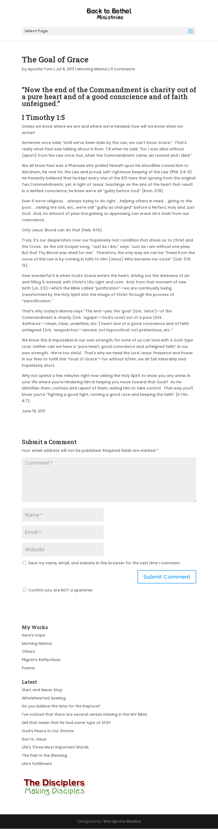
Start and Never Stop (42, 690)
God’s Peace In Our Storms (48, 731)
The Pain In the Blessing (44, 755)
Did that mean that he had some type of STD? (66, 722)
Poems (28, 668)
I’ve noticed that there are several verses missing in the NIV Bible (84, 714)
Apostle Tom (40, 69)
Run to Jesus (34, 739)
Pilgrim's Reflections (41, 659)
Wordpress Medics (122, 821)
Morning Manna (92, 69)
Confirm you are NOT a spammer (60, 590)
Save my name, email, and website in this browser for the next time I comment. (104, 563)
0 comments (123, 69)
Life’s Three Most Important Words (55, 747)
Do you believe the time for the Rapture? (61, 706)
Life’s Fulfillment (37, 763)
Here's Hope (33, 635)
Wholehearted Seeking (44, 698)
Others (28, 651)
